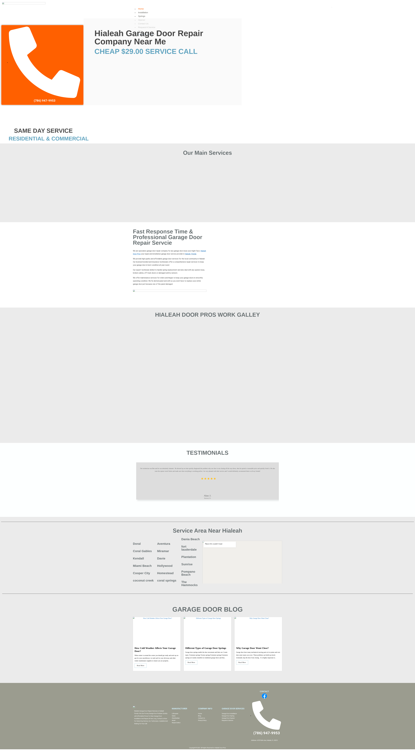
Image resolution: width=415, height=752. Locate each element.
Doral (137, 543)
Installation (143, 12)
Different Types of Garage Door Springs (205, 648)
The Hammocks (189, 583)
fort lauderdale (189, 548)
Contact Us (201, 718)
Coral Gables (142, 551)
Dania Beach (190, 539)
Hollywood (164, 565)
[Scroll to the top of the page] (0, 750)
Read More (140, 665)
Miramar (163, 551)
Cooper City (141, 573)
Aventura (163, 543)
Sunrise (187, 564)
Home (141, 9)
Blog (199, 716)
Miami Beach (142, 565)
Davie (161, 558)
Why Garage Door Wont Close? (252, 648)
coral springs (166, 580)
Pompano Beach (188, 573)
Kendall (138, 558)
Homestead (165, 573)
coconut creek (143, 580)
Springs (141, 16)
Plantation (188, 557)
